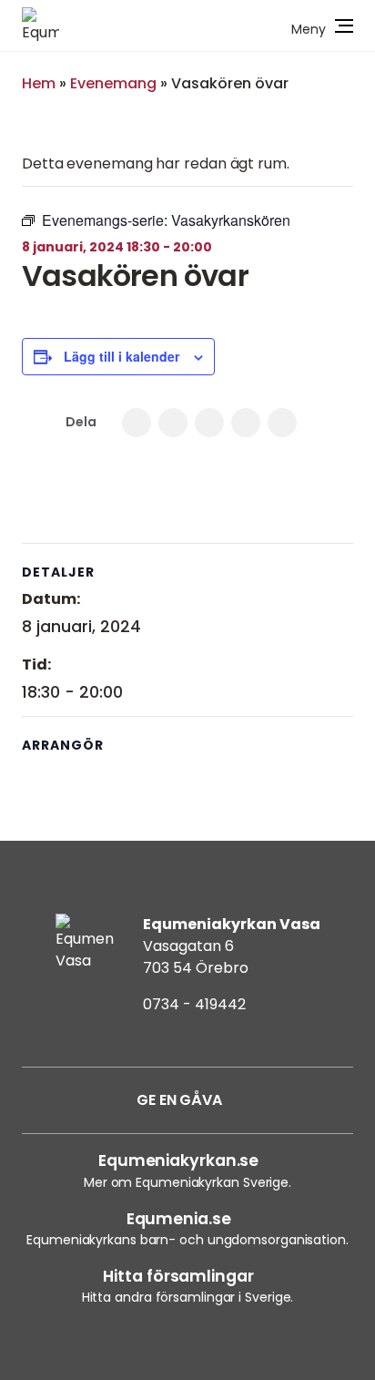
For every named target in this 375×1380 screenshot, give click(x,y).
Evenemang (113, 83)
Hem (39, 83)
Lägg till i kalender (121, 356)
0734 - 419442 (194, 1004)
